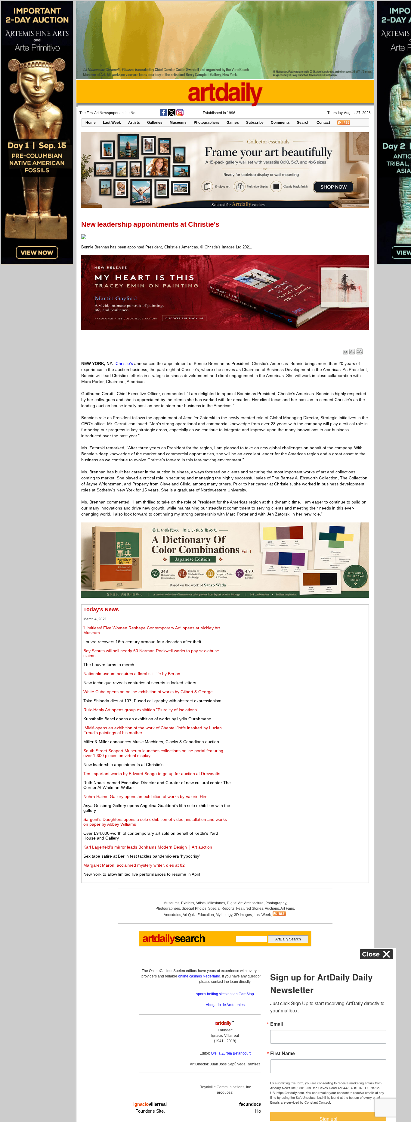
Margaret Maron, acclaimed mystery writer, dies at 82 (134, 865)
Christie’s (124, 363)
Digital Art (235, 903)
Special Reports (221, 908)
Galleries (154, 122)
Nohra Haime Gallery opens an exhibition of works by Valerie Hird (145, 796)
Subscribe (255, 122)
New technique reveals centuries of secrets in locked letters (139, 682)
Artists (134, 122)
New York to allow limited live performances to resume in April (141, 874)
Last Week (112, 122)
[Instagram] (180, 115)
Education (205, 915)
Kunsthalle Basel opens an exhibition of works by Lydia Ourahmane (147, 718)
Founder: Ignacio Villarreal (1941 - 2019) (225, 1035)
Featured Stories (249, 908)
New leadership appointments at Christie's (123, 764)
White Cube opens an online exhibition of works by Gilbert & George (148, 691)
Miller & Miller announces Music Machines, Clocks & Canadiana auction (151, 741)
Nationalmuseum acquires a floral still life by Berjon (131, 673)
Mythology (224, 915)
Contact (323, 122)
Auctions (272, 908)
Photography (275, 903)
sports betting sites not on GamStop (225, 994)
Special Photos (194, 908)
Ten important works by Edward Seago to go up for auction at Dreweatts (151, 773)
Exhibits (187, 903)
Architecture (254, 903)
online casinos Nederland (199, 976)
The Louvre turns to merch (108, 664)
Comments (280, 122)
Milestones (216, 903)
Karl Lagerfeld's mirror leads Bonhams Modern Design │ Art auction (147, 847)
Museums (178, 122)
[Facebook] (163, 115)
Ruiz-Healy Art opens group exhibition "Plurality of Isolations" (140, 709)
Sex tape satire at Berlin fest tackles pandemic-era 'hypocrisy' (141, 856)
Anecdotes (172, 915)
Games (233, 122)
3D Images (243, 915)
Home (90, 122)
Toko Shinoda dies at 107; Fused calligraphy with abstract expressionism (152, 700)
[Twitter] (171, 115)
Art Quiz (189, 915)
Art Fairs (287, 908)
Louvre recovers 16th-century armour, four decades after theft (142, 641)
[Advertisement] (300, 648)
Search (303, 122)
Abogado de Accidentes (225, 1005)
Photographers (206, 122)
